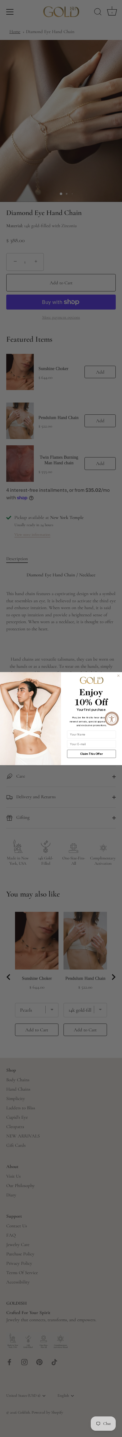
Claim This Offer (91, 753)
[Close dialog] (118, 675)
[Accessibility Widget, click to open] (112, 718)
